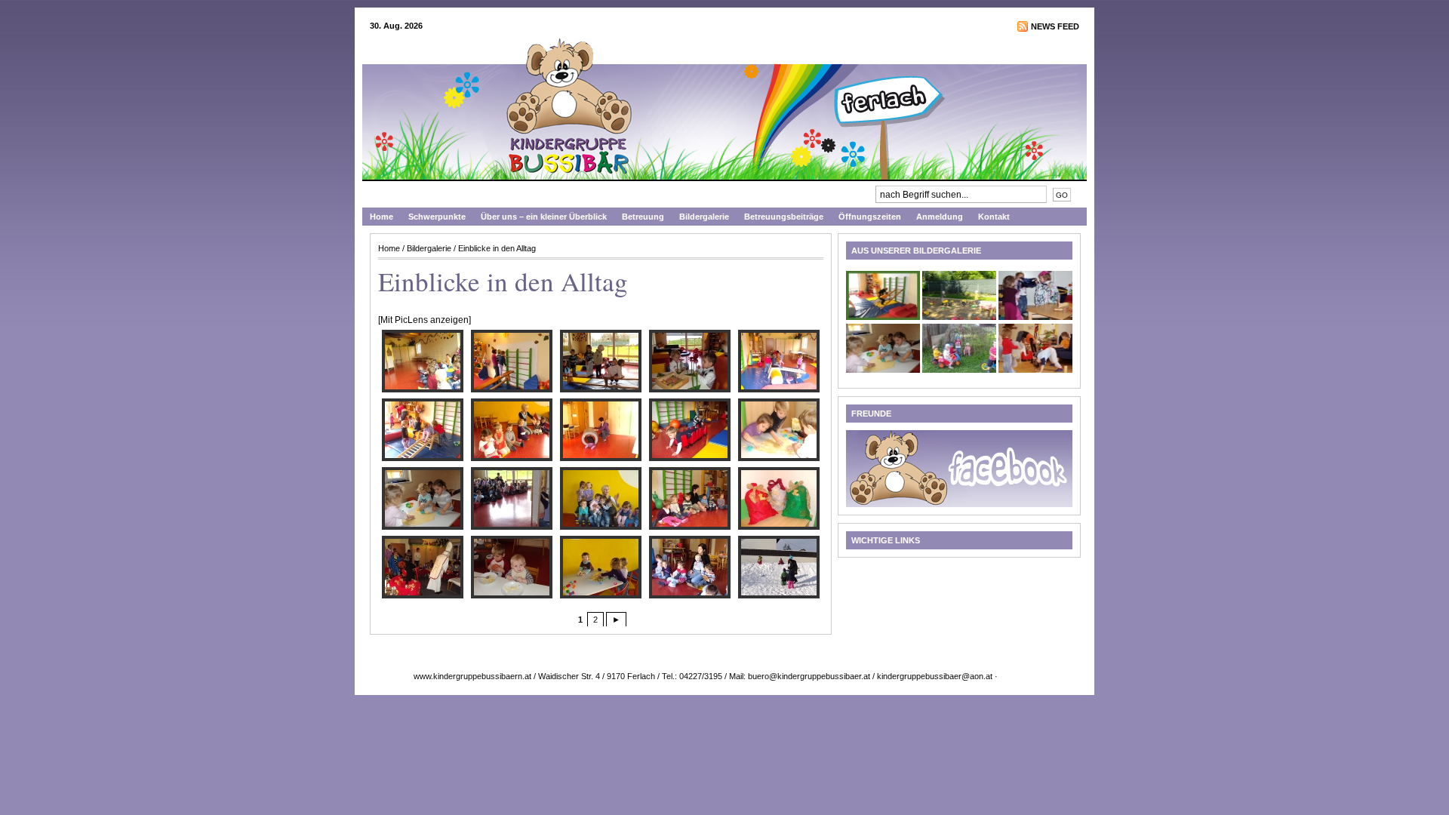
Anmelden (1017, 676)
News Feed (1055, 26)
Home (381, 216)
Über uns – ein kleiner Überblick (544, 216)
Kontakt (994, 216)
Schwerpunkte (437, 216)
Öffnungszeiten (869, 216)
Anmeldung (939, 216)
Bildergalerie (704, 216)
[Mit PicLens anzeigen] (424, 320)
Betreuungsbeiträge (783, 216)
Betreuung (643, 216)
